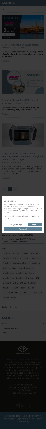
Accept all (23, 229)
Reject (34, 224)
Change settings (15, 224)
